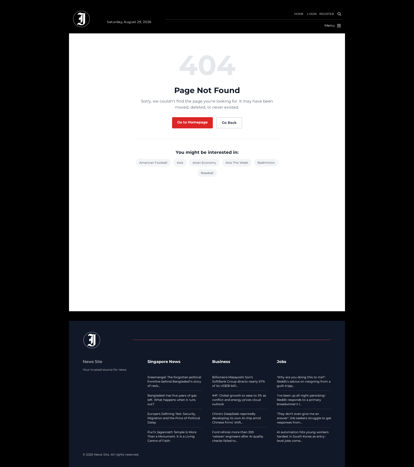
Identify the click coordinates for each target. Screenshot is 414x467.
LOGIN (312, 14)
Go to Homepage (192, 122)
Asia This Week (237, 162)
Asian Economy (204, 162)
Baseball (207, 173)
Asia (180, 162)
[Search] (339, 14)
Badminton (266, 162)
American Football (153, 162)
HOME (299, 14)
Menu (330, 25)
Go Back (229, 122)
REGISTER (326, 14)
